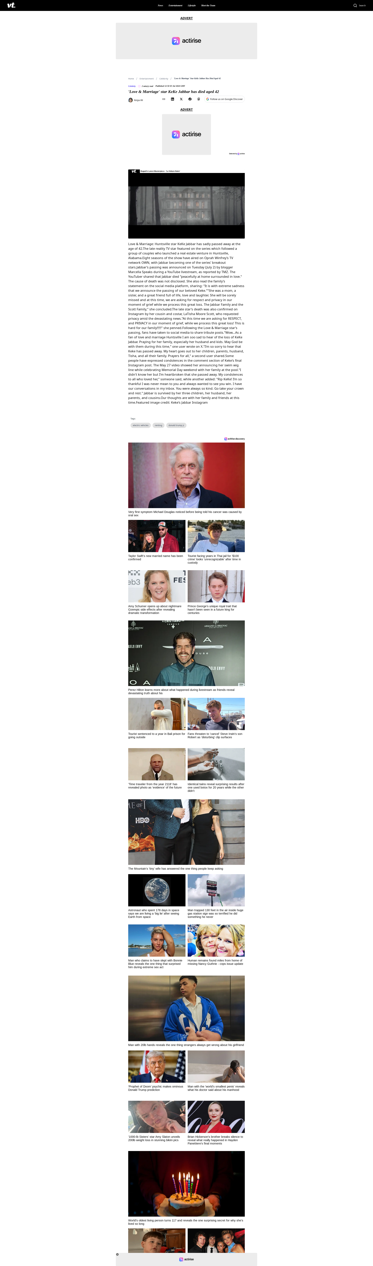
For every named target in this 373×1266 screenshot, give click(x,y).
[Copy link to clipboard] (164, 99)
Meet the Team (208, 5)
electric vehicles (140, 425)
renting (158, 425)
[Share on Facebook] (190, 99)
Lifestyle (192, 5)
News (160, 5)
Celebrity (163, 78)
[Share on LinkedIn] (172, 99)
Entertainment (175, 5)
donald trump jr (176, 425)
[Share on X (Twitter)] (181, 99)
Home (131, 78)
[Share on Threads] (199, 99)
